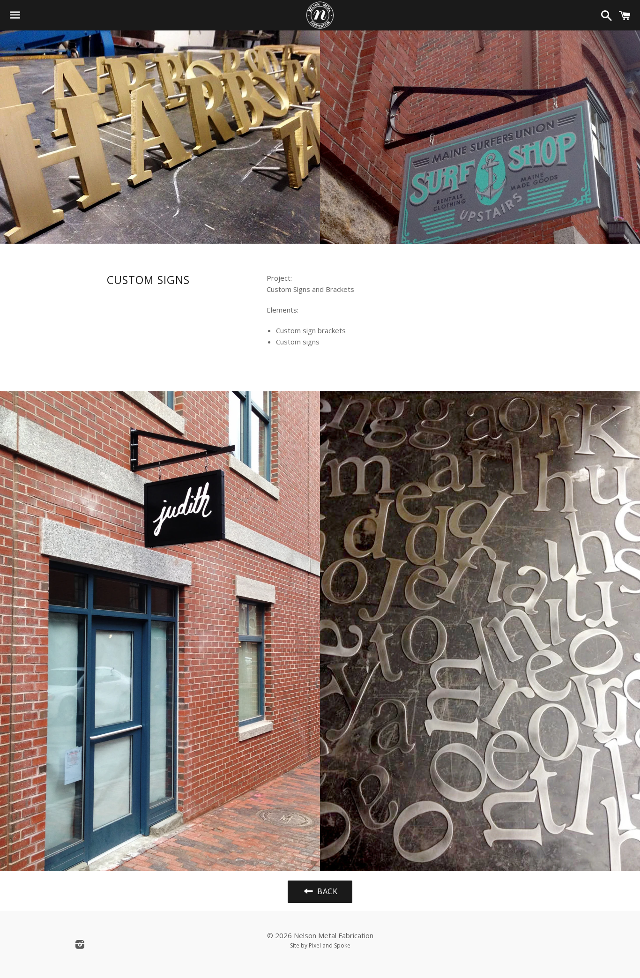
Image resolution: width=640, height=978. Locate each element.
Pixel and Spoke (329, 945)
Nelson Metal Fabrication (333, 935)
